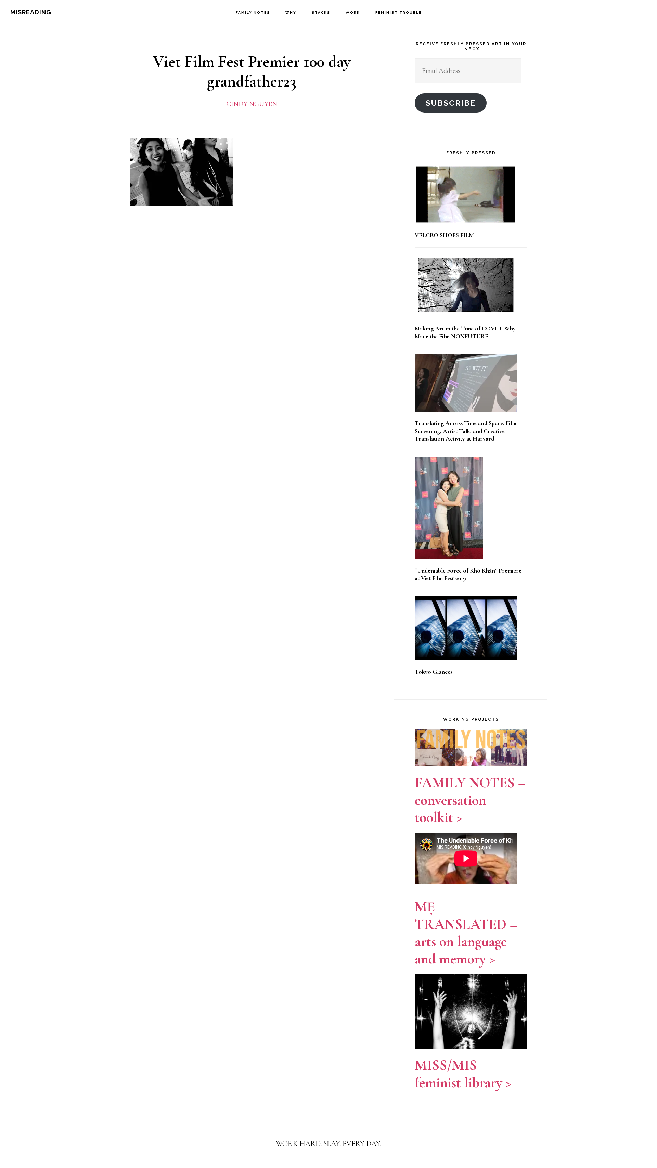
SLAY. (333, 1143)
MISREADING (30, 12)
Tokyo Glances (433, 671)
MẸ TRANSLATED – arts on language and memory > (466, 932)
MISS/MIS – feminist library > (463, 1074)
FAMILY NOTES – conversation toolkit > (470, 800)
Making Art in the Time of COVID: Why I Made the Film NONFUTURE (467, 332)
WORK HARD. (299, 1143)
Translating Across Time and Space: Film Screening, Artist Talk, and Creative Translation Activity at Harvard (465, 430)
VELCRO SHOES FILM (444, 235)
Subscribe (451, 103)
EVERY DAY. (362, 1143)
